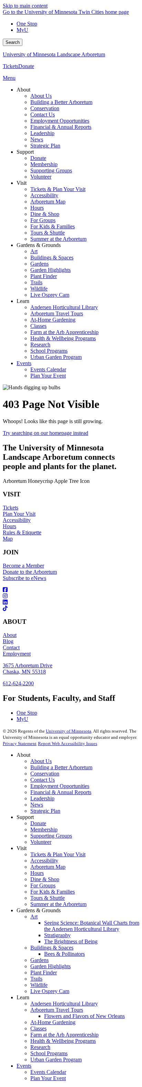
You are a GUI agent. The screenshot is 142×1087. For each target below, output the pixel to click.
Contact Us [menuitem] (42, 114)
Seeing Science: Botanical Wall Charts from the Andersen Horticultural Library (91, 926)
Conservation (44, 773)
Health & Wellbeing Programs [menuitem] (63, 338)
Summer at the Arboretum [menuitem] (58, 239)
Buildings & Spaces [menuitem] (51, 257)
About (10, 635)
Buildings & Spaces (51, 948)
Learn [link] (23, 301)
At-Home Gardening (52, 1022)
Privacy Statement (20, 743)
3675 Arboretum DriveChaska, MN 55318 (27, 668)
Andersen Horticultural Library (64, 1004)
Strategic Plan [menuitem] (45, 146)
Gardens (39, 960)
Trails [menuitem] (36, 282)
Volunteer (40, 842)
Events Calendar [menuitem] (48, 369)
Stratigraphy (57, 935)
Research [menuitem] (40, 344)
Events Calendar (48, 1072)
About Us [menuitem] (41, 96)
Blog (8, 641)
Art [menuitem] (34, 251)
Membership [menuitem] (44, 164)
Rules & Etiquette (22, 532)
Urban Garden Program (56, 1059)
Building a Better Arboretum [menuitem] (61, 102)
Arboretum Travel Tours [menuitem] (56, 313)
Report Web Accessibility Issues (67, 743)
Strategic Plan (45, 811)
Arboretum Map (47, 867)
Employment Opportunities (59, 786)
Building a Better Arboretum (61, 767)
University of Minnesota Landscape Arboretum (54, 54)
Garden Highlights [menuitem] (50, 270)
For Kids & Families (52, 892)
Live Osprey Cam (49, 991)
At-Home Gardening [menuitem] (52, 320)
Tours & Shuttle (47, 898)
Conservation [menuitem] (44, 108)
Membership (44, 829)
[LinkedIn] (71, 602)
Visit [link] (22, 183)
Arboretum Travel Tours (56, 1010)
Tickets (10, 66)
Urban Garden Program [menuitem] (56, 357)
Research (40, 1047)
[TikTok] (71, 609)
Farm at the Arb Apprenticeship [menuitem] (64, 332)
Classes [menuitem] (38, 326)
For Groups (42, 885)
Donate (26, 66)
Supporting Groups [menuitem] (51, 170)
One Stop (27, 24)
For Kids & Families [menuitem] (52, 226)
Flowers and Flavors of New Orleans (84, 1016)
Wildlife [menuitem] (39, 289)
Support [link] (25, 152)
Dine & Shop (44, 879)
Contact (11, 647)
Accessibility (17, 520)
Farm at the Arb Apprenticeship (64, 1035)
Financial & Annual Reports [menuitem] (60, 127)
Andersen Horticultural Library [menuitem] (64, 307)
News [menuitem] (36, 139)
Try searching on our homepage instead (45, 433)
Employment (17, 654)
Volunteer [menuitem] (40, 177)
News (36, 805)
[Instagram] (71, 596)
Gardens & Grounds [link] (39, 245)
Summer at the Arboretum (58, 904)
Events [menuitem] (24, 363)
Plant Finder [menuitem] (43, 276)
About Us (41, 761)
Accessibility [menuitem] (44, 195)
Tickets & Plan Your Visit (57, 854)
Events (24, 1066)
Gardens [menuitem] (39, 264)
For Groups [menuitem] (42, 220)
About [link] (23, 90)
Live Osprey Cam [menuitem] (49, 295)
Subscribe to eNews (24, 578)
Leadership (42, 798)
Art (34, 916)
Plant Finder (43, 972)
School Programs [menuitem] (49, 351)
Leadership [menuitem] (42, 133)
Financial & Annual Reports (60, 792)
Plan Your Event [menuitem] (48, 376)
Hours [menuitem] (37, 208)
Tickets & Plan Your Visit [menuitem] (57, 189)
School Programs (49, 1053)
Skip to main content (25, 6)
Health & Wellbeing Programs (63, 1041)
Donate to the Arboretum (30, 572)
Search (13, 42)
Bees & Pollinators (64, 954)
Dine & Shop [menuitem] (44, 214)
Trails (36, 979)
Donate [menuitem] (38, 158)
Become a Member (23, 566)
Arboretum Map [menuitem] (47, 201)
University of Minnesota (68, 731)
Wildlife (39, 985)
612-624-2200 (18, 683)
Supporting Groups (51, 836)
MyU (22, 30)
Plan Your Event (48, 1078)
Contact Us (42, 780)
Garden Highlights (50, 966)
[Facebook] (71, 590)
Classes (38, 1028)
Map (8, 539)
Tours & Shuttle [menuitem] (47, 233)
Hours (9, 526)
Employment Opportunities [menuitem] (59, 121)
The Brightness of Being (71, 941)
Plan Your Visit (19, 514)
